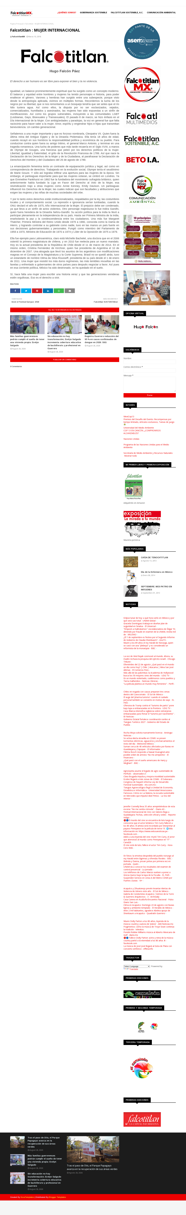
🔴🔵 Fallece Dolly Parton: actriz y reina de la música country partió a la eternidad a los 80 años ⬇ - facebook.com (148, 940)
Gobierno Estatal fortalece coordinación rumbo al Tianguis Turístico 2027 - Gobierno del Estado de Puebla (147, 722)
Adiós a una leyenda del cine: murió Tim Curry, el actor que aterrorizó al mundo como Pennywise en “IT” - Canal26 (149, 839)
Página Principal (16, 24)
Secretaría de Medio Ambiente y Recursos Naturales (148, 453)
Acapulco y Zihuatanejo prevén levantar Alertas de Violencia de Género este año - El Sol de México (147, 890)
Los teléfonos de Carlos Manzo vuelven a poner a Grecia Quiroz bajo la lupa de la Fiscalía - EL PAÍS (147, 873)
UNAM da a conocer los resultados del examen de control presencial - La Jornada (147, 868)
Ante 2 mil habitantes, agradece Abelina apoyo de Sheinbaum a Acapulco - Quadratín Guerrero (147, 912)
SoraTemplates (27, 1197)
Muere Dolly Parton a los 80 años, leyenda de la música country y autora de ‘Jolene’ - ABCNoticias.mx (148, 922)
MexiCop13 (129, 416)
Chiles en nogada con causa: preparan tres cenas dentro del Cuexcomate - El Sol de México (147, 693)
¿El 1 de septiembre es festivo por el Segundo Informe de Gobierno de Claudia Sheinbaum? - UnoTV (149, 638)
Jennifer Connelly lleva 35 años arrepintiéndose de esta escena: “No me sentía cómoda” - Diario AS (149, 808)
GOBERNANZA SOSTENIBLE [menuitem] (93, 12)
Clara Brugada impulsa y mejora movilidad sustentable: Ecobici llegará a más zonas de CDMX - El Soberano (149, 778)
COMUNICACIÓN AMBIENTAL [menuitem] (161, 12)
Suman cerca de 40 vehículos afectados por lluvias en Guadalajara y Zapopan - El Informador (149, 748)
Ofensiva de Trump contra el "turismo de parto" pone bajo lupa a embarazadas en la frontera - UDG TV (149, 707)
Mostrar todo (130, 455)
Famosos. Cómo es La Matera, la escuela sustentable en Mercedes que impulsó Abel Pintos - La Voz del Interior (149, 796)
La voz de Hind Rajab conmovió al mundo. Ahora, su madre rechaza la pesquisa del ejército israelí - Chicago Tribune (149, 659)
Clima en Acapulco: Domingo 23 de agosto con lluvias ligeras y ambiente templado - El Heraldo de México (149, 906)
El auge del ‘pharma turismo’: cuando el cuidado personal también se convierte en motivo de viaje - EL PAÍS (149, 700)
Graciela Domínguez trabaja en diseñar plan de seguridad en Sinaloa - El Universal (146, 625)
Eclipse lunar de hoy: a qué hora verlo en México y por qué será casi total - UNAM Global (149, 619)
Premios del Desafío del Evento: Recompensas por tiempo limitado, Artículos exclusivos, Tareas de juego (149, 420)
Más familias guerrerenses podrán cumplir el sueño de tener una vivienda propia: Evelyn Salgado (27, 341)
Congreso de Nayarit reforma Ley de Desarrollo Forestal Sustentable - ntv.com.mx (146, 783)
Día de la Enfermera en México (156, 572)
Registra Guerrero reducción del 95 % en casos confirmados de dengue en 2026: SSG (102, 339)
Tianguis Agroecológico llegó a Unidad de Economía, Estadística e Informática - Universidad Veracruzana (148, 789)
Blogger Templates (57, 1197)
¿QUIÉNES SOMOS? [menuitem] (66, 12)
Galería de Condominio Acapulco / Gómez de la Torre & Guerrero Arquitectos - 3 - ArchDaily (149, 895)
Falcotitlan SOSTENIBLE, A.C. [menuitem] (127, 12)
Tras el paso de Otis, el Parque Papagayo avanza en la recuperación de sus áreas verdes (44, 1142)
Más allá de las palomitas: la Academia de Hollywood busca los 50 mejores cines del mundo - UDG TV (148, 674)
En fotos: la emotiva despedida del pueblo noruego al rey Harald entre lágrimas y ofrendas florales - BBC (149, 857)
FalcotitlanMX (18, 36)
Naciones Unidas (131, 438)
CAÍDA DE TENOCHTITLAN (154, 557)
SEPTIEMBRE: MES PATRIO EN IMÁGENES (156, 588)
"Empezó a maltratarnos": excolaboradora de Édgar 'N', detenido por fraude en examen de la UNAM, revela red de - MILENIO (150, 632)
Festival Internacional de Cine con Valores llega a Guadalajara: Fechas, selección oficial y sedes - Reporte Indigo (150, 815)
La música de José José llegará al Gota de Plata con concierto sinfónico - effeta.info (148, 947)
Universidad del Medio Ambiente (139, 427)
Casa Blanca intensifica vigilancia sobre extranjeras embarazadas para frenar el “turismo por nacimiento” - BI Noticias (149, 714)
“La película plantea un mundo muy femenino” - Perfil (149, 683)
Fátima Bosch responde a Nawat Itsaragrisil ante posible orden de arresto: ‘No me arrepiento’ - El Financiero (147, 755)
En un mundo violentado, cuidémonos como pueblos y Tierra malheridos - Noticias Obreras (149, 679)
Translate (133, 969)
